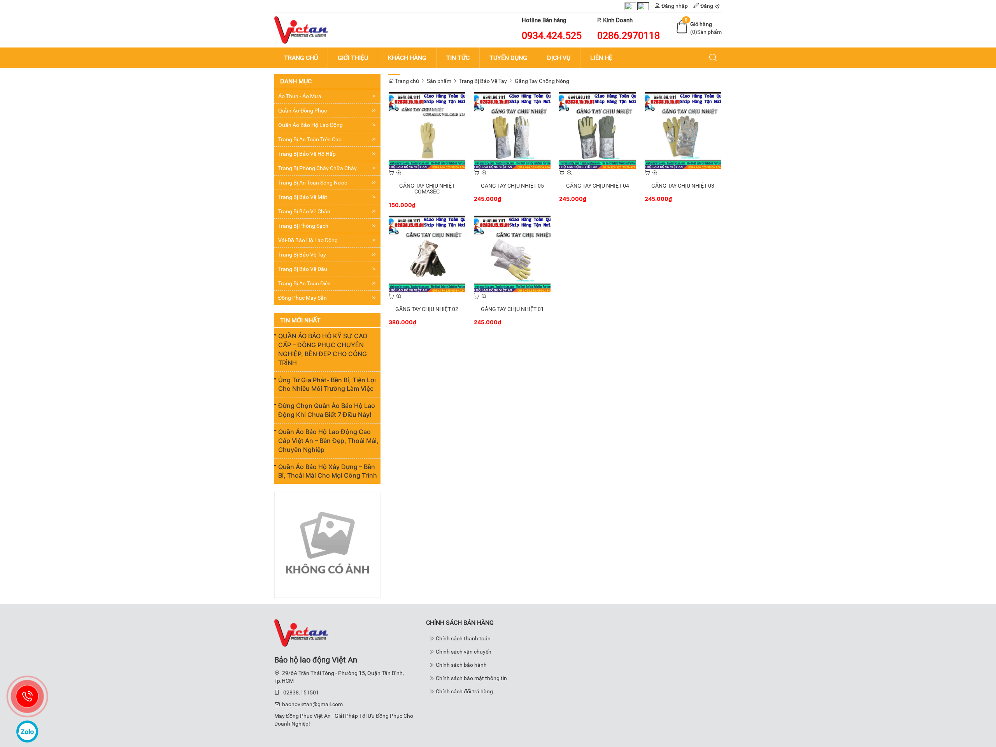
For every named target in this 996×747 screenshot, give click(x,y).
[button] (713, 58)
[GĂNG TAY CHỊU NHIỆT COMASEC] (427, 130)
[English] (643, 6)
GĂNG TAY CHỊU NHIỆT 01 (512, 309)
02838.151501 (301, 692)
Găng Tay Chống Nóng (542, 81)
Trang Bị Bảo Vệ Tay (483, 81)
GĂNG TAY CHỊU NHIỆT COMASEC (427, 189)
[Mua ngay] (391, 173)
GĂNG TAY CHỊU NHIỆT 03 (682, 186)
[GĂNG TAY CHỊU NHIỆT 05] (512, 130)
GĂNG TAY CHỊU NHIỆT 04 (597, 186)
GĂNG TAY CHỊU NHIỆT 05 (512, 186)
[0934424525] (27, 696)
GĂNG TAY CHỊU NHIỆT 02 (426, 309)
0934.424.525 (552, 35)
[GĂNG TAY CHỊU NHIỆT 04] (597, 130)
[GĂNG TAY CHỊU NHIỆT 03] (683, 130)
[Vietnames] (630, 6)
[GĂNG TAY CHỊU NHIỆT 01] (512, 253)
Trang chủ (406, 81)
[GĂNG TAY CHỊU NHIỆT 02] (427, 253)
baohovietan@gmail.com (312, 704)
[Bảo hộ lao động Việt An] (301, 29)
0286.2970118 (628, 35)
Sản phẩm (439, 81)
